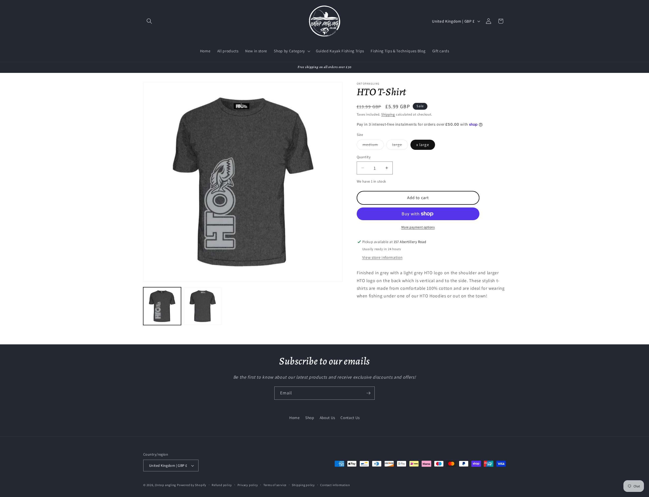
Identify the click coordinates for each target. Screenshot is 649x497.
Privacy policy (248, 485)
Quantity (364, 156)
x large (422, 144)
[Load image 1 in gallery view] (162, 306)
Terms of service (274, 485)
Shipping (388, 114)
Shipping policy (303, 485)
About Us (327, 417)
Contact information (335, 485)
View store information (382, 257)
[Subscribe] (368, 393)
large (400, 146)
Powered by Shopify (191, 485)
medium (373, 146)
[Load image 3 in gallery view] (203, 306)
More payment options (418, 227)
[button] (149, 21)
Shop (309, 417)
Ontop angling (165, 485)
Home (294, 417)
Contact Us (350, 417)
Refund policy (222, 485)
